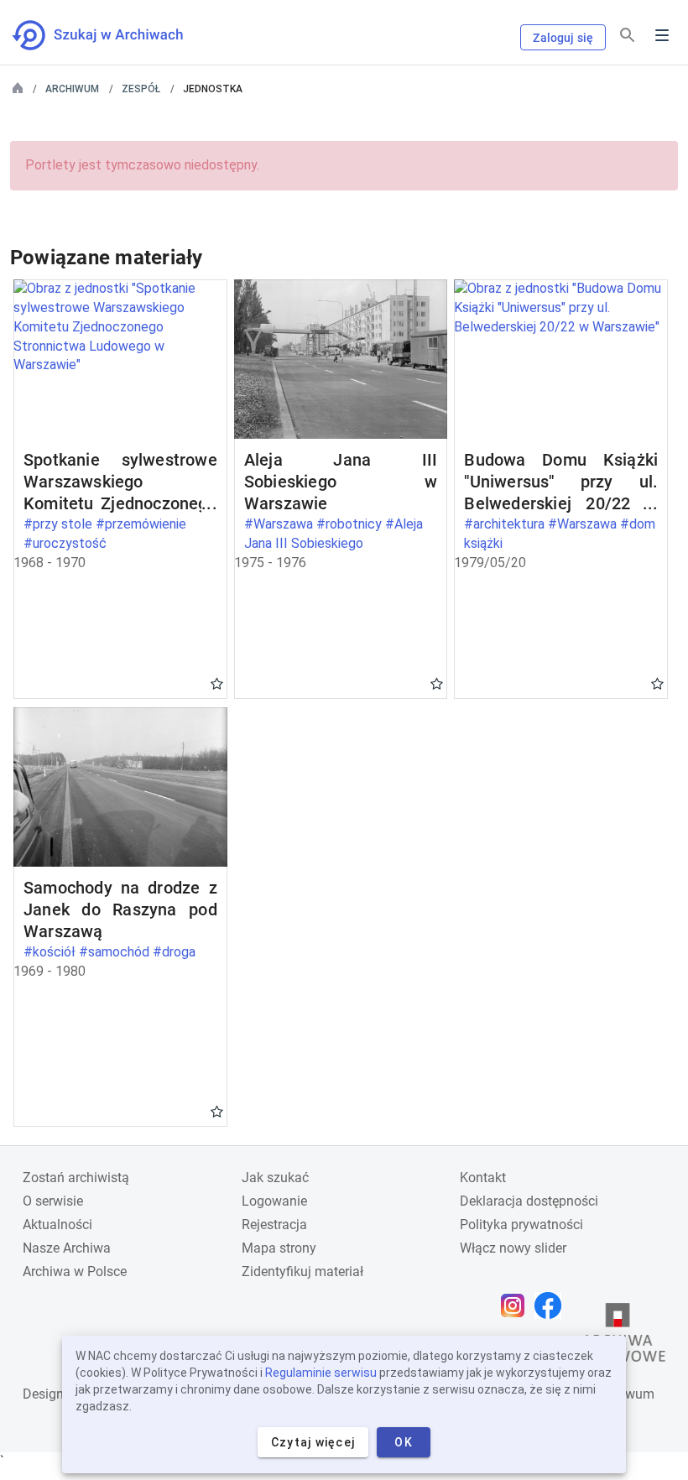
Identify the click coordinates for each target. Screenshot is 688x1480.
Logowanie (274, 1201)
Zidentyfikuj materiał (302, 1271)
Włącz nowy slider (513, 1248)
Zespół (141, 89)
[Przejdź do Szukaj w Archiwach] (113, 35)
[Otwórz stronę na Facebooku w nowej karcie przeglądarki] (552, 1305)
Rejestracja (274, 1224)
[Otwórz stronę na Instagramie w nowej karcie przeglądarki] (516, 1305)
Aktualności (57, 1224)
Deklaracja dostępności (529, 1201)
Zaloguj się (563, 37)
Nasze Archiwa (67, 1248)
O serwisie (53, 1201)
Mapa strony (279, 1248)
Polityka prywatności (521, 1224)
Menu (662, 35)
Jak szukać (275, 1178)
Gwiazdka (217, 683)
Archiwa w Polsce (75, 1271)
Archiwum (72, 89)
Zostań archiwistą (76, 1178)
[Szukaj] (627, 36)
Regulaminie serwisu (321, 1372)
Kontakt (483, 1178)
